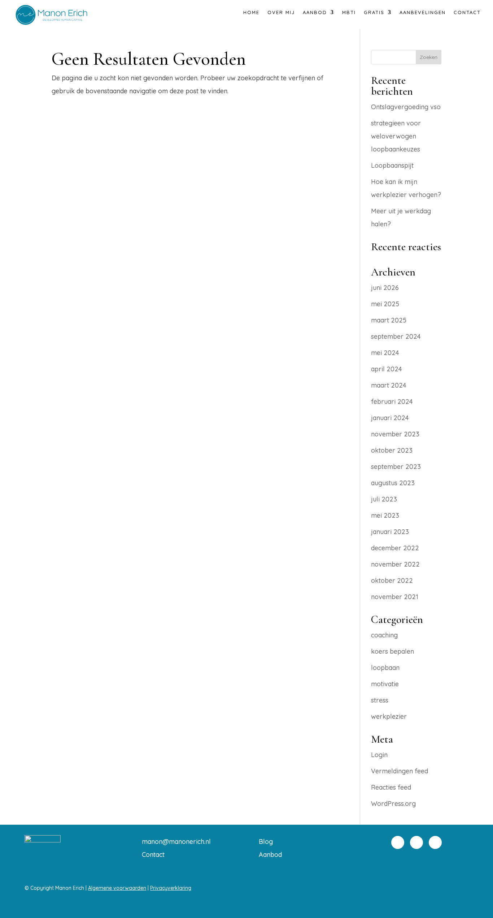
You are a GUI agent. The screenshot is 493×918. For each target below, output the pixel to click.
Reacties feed (391, 787)
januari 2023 (390, 532)
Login (379, 755)
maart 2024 (388, 385)
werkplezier (389, 716)
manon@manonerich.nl (176, 841)
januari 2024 (390, 418)
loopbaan (385, 667)
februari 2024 (392, 401)
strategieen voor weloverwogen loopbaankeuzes (396, 136)
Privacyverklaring (170, 888)
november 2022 (395, 564)
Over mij (281, 12)
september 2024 (396, 336)
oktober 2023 (392, 450)
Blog (266, 841)
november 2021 (394, 597)
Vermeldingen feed (399, 771)
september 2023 (396, 466)
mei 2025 (385, 304)
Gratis (374, 12)
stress (379, 700)
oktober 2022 (392, 580)
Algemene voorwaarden (117, 888)
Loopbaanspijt (392, 165)
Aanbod (270, 854)
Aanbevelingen (423, 12)
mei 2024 (385, 353)
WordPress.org (393, 803)
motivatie (385, 684)
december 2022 (395, 548)
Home (251, 12)
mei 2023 (385, 515)
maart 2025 (388, 320)
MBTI (349, 12)
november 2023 (395, 434)
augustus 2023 (393, 483)
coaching (384, 635)
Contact (467, 12)
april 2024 (386, 369)
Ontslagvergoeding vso (406, 107)
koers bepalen (392, 651)
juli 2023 (384, 499)
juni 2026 (385, 287)
